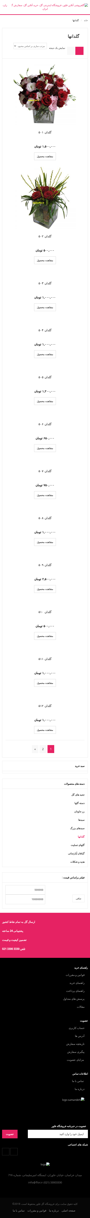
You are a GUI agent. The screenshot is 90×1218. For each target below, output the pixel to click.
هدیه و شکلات (77, 862)
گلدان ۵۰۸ (45, 518)
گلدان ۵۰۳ (45, 283)
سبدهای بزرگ (77, 828)
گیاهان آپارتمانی (76, 853)
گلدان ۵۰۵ (45, 377)
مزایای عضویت (76, 1060)
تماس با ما (78, 1081)
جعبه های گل (78, 794)
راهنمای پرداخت (75, 991)
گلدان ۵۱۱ (45, 659)
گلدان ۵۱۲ (45, 706)
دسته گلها (80, 803)
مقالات (81, 1007)
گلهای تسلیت (78, 845)
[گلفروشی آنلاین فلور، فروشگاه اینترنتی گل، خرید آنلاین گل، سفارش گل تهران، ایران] (45, 6)
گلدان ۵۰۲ (45, 236)
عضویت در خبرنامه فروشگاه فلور (68, 1126)
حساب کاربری (77, 1028)
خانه (86, 20)
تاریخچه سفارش (75, 1044)
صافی (78, 898)
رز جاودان (79, 811)
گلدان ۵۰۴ (45, 330)
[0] (7, 8)
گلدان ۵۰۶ (45, 424)
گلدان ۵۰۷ (45, 471)
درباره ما (80, 1089)
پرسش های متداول (74, 999)
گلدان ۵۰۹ (45, 565)
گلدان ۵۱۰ (45, 612)
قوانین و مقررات (75, 975)
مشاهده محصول (45, 156)
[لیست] (71, 51)
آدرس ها (80, 1036)
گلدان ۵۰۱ (45, 132)
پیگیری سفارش (76, 1052)
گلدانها (81, 836)
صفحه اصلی (68, 1210)
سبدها (81, 820)
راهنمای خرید (77, 983)
